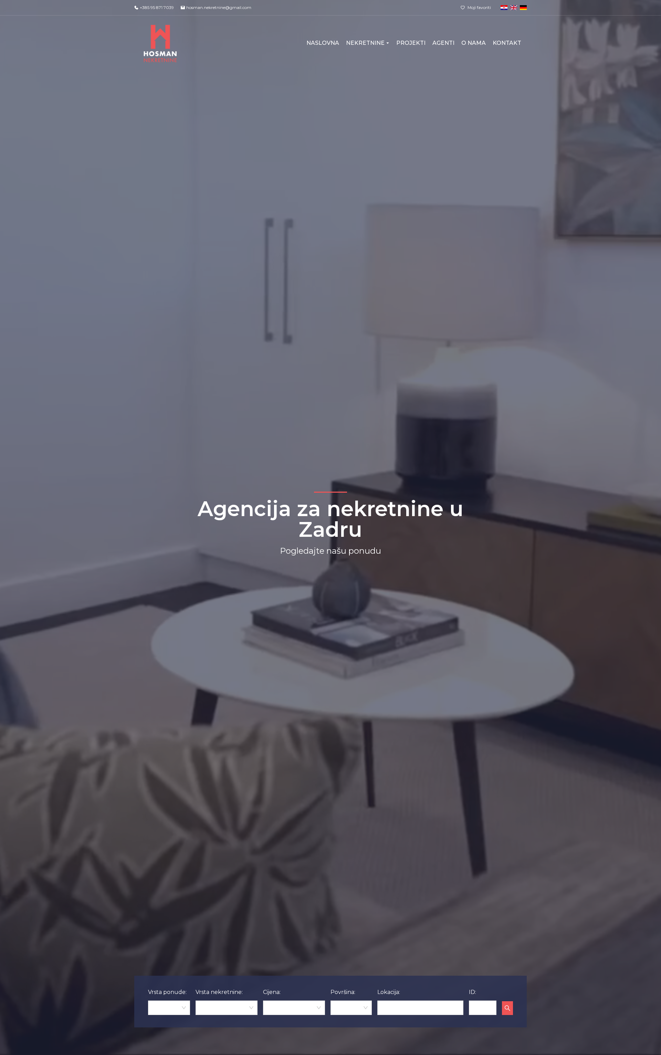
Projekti (411, 43)
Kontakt (507, 43)
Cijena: (272, 992)
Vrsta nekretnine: (219, 992)
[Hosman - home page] (160, 43)
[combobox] (169, 1008)
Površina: (342, 992)
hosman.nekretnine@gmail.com (218, 7)
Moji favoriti (479, 7)
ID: (472, 992)
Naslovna (322, 43)
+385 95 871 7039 (157, 7)
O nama (473, 43)
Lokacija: (388, 992)
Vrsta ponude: (167, 992)
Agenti (443, 43)
